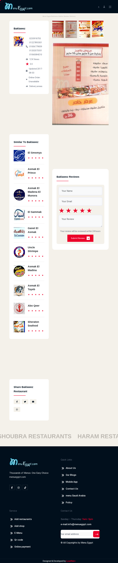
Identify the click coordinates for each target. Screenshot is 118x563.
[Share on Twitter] (25, 401)
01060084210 (35, 54)
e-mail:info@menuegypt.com (76, 524)
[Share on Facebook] (17, 401)
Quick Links (66, 459)
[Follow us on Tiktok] (25, 487)
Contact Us (72, 488)
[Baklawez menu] (58, 29)
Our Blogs (71, 475)
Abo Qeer (33, 305)
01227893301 (35, 42)
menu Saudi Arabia (75, 495)
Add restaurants (23, 519)
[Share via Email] (33, 401)
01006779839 (35, 46)
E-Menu (18, 533)
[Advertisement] (29, 116)
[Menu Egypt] (18, 6)
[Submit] (97, 534)
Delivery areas (35, 86)
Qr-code (18, 539)
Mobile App (72, 481)
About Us (71, 468)
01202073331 (35, 50)
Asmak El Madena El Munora (34, 192)
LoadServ (70, 561)
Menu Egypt (87, 542)
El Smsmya (35, 152)
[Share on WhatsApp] (17, 409)
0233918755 (35, 38)
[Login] (104, 6)
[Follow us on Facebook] (12, 487)
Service (13, 510)
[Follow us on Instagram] (18, 487)
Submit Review (78, 238)
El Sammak (35, 212)
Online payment (22, 546)
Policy (69, 502)
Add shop (19, 526)
